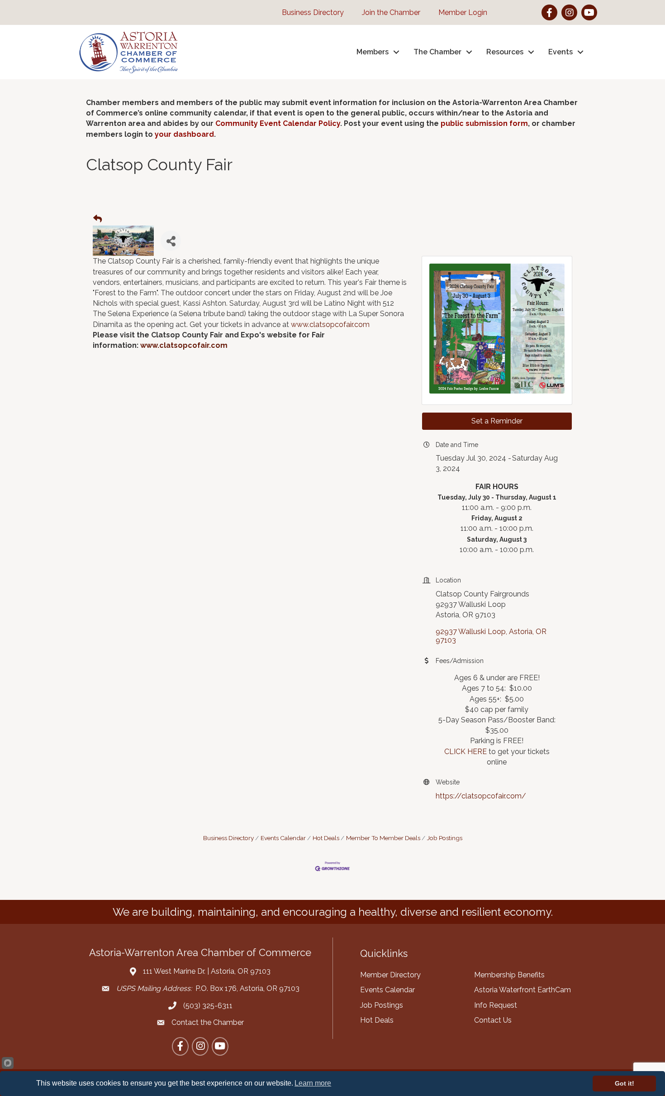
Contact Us (493, 1020)
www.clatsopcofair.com (330, 324)
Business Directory (228, 837)
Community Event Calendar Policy (277, 123)
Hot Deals (326, 837)
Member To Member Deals (383, 837)
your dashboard (184, 134)
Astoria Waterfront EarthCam (522, 989)
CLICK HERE (465, 751)
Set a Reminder (496, 421)
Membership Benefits (509, 975)
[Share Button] (171, 241)
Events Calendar (283, 837)
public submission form (484, 123)
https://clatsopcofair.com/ (481, 796)
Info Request (495, 1005)
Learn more (312, 1083)
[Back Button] (97, 219)
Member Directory (390, 975)
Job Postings (444, 837)
